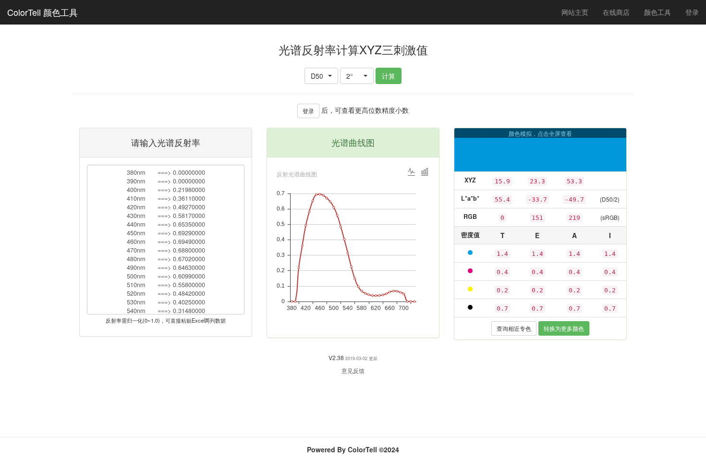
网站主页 (574, 12)
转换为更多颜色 (564, 328)
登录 (692, 12)
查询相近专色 (514, 328)
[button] (321, 76)
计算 (388, 76)
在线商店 (616, 12)
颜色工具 (661, 12)
